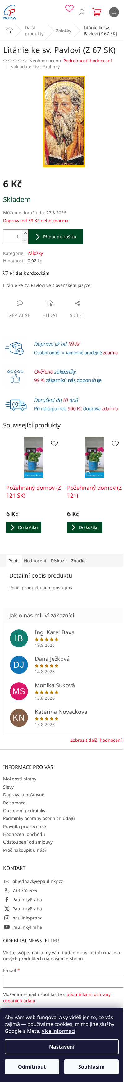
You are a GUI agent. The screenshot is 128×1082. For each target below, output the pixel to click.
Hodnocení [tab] (35, 561)
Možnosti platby (19, 779)
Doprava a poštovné (23, 795)
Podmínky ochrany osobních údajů (39, 818)
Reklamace (14, 803)
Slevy (8, 787)
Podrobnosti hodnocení (87, 61)
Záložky (35, 253)
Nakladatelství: (35, 66)
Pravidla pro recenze (24, 826)
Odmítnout (32, 1066)
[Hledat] (81, 12)
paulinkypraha (27, 918)
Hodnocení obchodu (24, 834)
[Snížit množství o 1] (25, 240)
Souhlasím (91, 1066)
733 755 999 (24, 890)
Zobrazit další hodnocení (96, 740)
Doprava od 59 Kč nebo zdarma (35, 220)
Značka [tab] (78, 561)
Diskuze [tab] (59, 561)
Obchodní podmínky (24, 810)
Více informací (58, 1030)
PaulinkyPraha (27, 900)
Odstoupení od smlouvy (28, 842)
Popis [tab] (14, 561)
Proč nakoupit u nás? (24, 850)
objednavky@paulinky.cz (37, 881)
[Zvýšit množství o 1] (25, 233)
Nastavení (62, 1046)
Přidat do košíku (59, 237)
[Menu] (114, 12)
